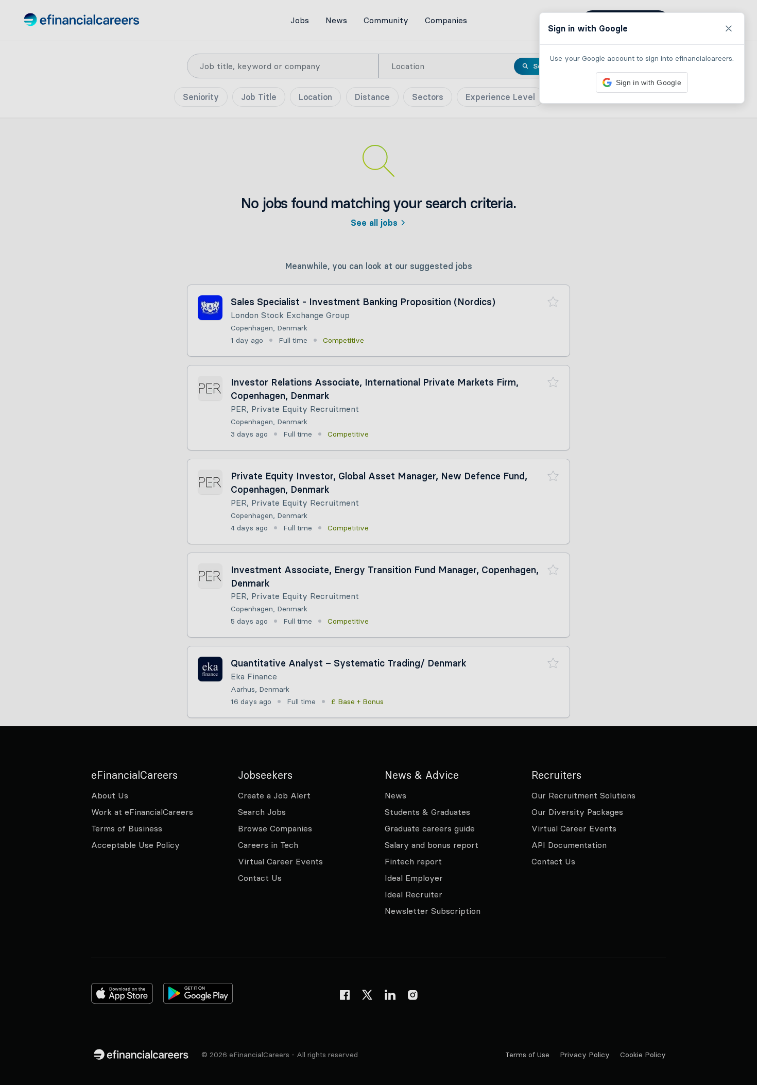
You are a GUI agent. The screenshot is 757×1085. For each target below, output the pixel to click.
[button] (378, 542)
